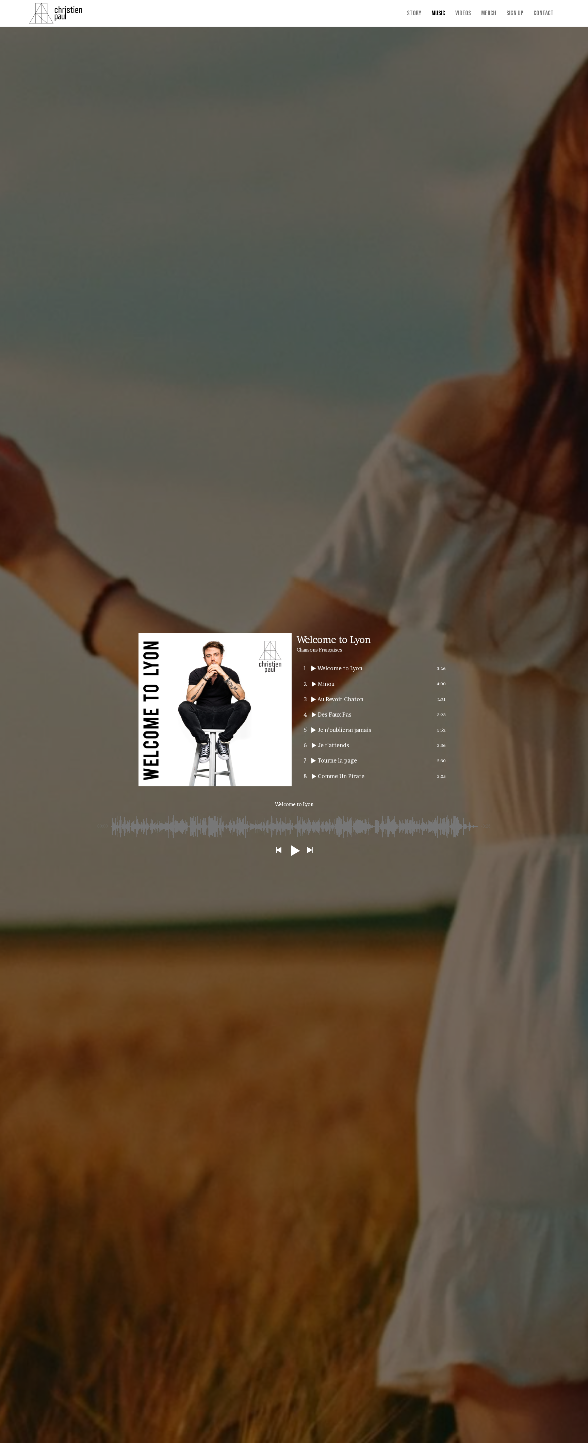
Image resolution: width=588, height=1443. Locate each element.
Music (438, 13)
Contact (544, 13)
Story (414, 13)
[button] (278, 850)
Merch (488, 13)
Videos (463, 13)
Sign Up (514, 13)
